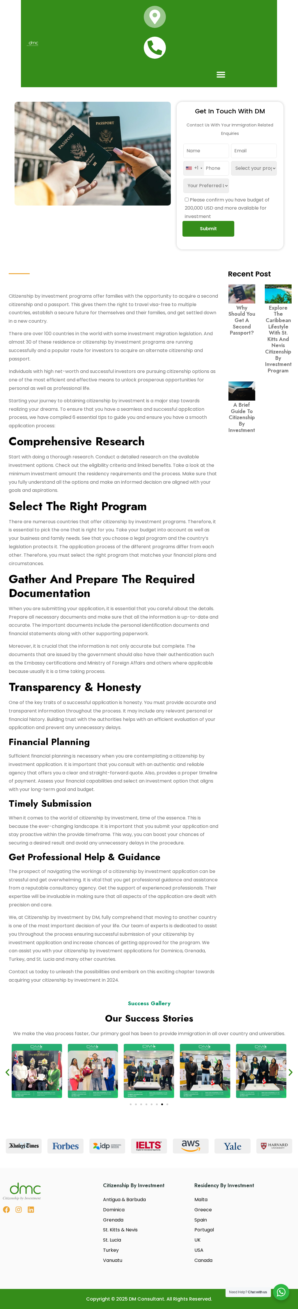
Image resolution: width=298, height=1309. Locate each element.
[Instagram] (18, 1209)
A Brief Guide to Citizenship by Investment (241, 417)
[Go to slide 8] (167, 1104)
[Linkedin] (30, 1209)
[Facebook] (6, 1209)
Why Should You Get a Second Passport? (241, 320)
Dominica (114, 1209)
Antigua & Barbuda (124, 1199)
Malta (200, 1199)
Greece (203, 1209)
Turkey (111, 1250)
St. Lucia (112, 1240)
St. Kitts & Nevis (120, 1229)
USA (198, 1250)
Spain (200, 1220)
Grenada (113, 1220)
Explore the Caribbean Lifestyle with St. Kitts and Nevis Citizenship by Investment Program (278, 339)
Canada (203, 1260)
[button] (221, 74)
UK (197, 1240)
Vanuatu (112, 1260)
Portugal (204, 1229)
